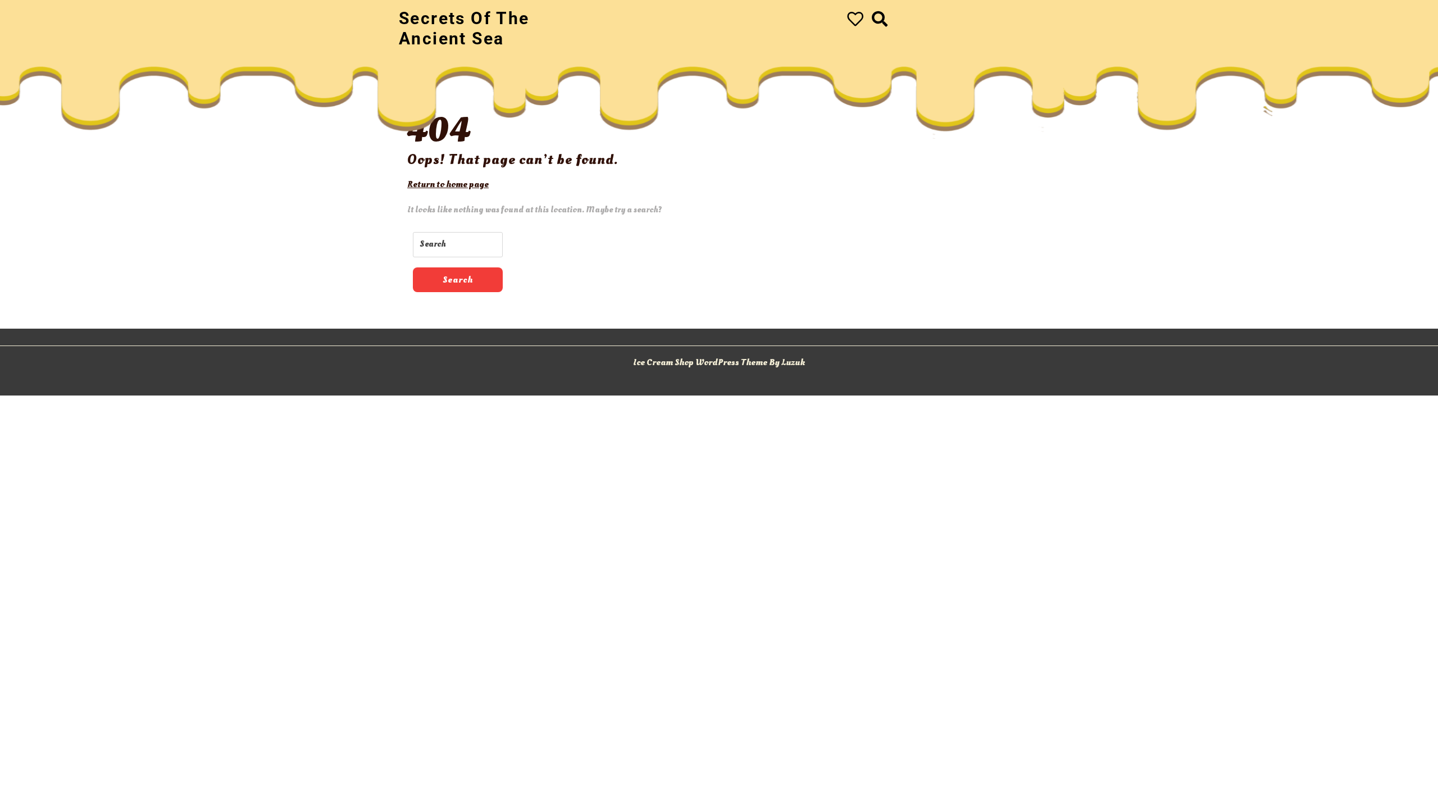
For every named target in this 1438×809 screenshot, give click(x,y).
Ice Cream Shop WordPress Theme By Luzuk (719, 362)
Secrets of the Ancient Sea (464, 28)
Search (458, 280)
